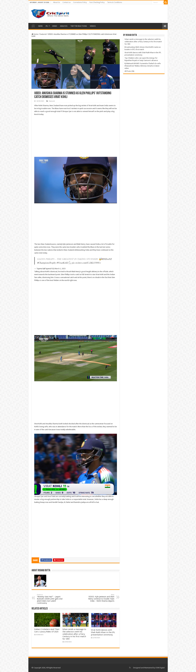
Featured (43, 34)
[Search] (166, 2)
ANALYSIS (63, 26)
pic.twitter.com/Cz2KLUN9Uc (86, 262)
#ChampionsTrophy (46, 262)
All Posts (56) (129, 71)
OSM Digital (160, 668)
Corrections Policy (80, 2)
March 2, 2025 (60, 269)
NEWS (40, 26)
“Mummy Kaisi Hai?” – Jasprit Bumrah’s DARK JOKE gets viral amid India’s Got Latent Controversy (49, 599)
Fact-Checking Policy (97, 2)
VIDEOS (93, 26)
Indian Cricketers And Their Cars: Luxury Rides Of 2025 (47, 630)
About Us (56, 2)
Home (33, 25)
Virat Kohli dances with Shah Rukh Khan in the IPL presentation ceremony (103, 632)
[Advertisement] (75, 137)
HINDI (54, 26)
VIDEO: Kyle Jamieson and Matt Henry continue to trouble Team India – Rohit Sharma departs (101, 598)
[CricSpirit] (50, 13)
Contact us (67, 2)
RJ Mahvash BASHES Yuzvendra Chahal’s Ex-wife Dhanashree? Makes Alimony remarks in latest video (143, 65)
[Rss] (130, 667)
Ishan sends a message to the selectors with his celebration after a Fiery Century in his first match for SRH (74, 634)
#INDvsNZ (107, 259)
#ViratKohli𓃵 (64, 262)
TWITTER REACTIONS (78, 26)
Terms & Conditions (114, 2)
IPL (47, 26)
